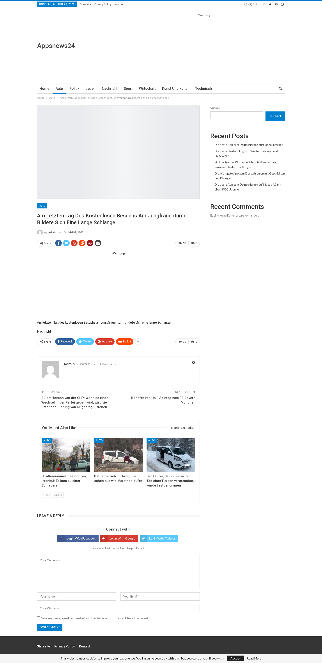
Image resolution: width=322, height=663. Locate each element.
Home (44, 88)
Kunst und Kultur (175, 88)
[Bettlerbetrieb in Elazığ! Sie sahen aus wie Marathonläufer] (118, 455)
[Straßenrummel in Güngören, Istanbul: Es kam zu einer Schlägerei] (66, 455)
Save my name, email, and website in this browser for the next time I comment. (95, 618)
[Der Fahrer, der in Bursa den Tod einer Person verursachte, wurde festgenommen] (171, 455)
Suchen (215, 108)
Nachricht (109, 88)
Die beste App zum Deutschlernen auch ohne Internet (249, 144)
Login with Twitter (162, 538)
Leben (91, 88)
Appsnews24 (56, 45)
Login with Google (122, 538)
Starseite (85, 4)
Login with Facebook (81, 538)
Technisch (203, 88)
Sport (128, 88)
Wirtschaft (147, 88)
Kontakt (119, 4)
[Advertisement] (204, 48)
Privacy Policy (102, 4)
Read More (254, 658)
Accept (235, 658)
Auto (59, 88)
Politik (74, 88)
